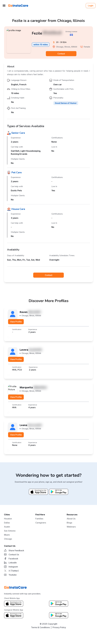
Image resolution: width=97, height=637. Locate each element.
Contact (61, 53)
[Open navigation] (4, 5)
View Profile (16, 321)
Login (90, 5)
